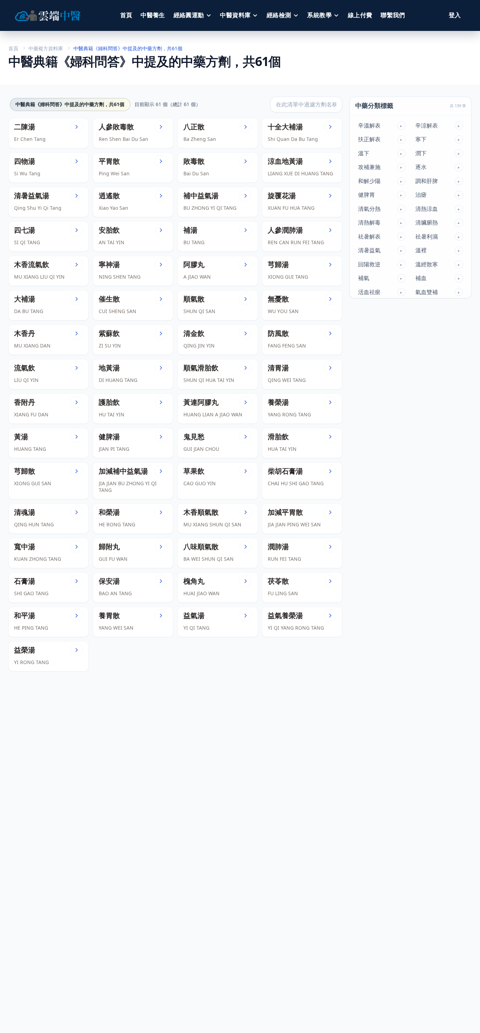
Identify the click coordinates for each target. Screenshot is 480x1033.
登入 (455, 15)
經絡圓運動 (189, 15)
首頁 (126, 15)
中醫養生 (153, 15)
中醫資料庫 (235, 15)
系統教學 (319, 15)
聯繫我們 (393, 15)
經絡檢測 (279, 15)
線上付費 (360, 15)
